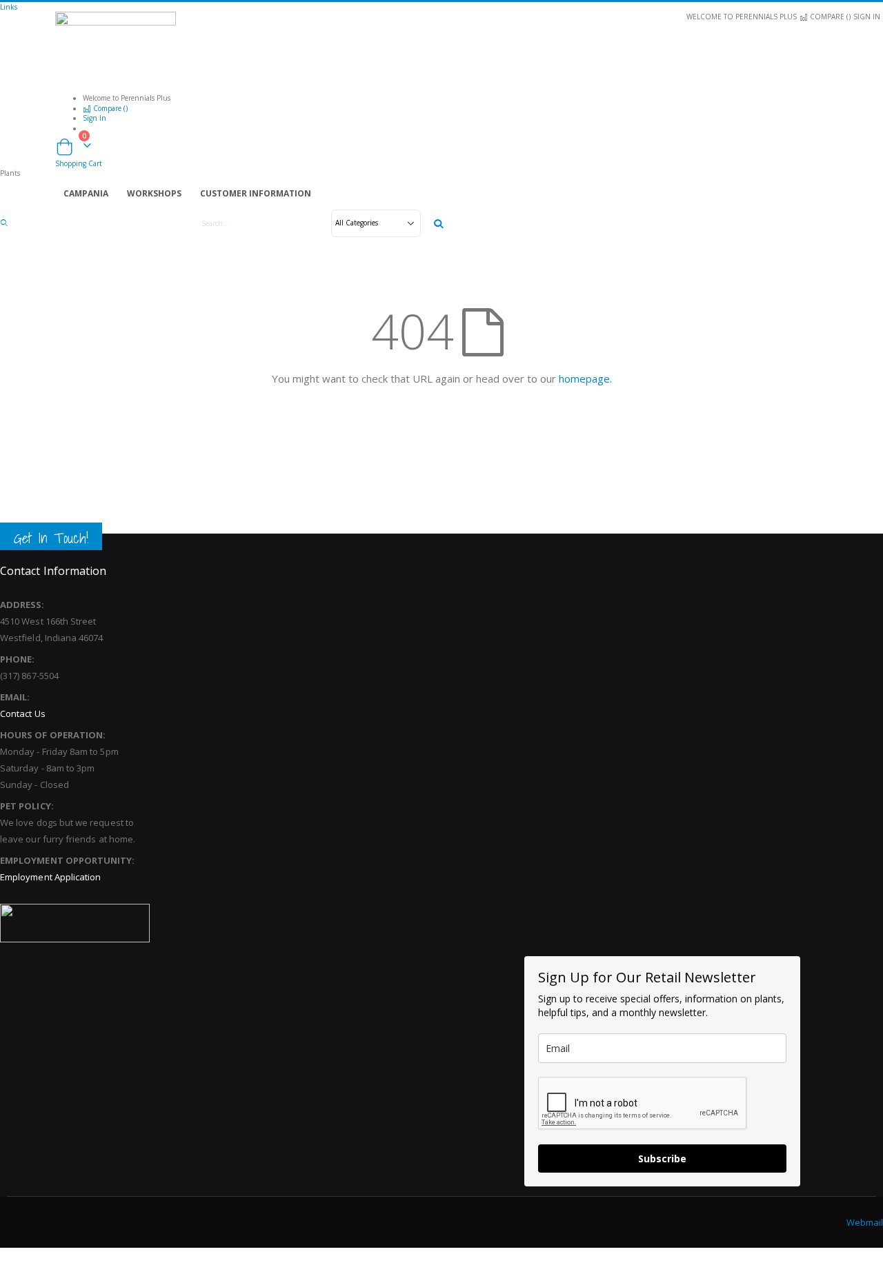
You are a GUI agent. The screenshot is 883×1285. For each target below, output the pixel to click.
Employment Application (50, 877)
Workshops (154, 193)
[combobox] (316, 223)
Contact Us (23, 713)
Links (8, 7)
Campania (85, 193)
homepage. (585, 378)
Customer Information (255, 193)
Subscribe (662, 1158)
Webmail (864, 1222)
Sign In (866, 16)
